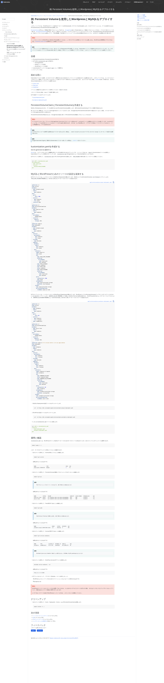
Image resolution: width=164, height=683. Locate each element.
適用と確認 (139, 35)
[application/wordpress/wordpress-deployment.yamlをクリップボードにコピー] (113, 301)
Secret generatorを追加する (143, 30)
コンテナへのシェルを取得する (40, 621)
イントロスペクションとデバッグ (40, 615)
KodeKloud (35, 87)
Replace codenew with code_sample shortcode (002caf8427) (64, 638)
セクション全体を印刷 (144, 20)
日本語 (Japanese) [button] (138, 2)
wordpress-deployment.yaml (40, 100)
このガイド (74, 140)
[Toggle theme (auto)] (147, 2)
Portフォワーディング (38, 619)
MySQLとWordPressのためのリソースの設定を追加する (149, 32)
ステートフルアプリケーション (60, 15)
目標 (138, 23)
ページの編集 (142, 15)
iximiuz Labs (36, 83)
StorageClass (68, 30)
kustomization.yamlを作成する (144, 28)
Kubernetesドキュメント (37, 15)
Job (34, 617)
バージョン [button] (127, 2)
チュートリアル (47, 15)
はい (33, 630)
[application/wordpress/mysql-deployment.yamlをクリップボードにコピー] (113, 182)
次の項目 (139, 38)
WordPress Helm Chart (40, 41)
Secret (32, 152)
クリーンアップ (140, 37)
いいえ (40, 630)
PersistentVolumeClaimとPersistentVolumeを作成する (149, 26)
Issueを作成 (142, 18)
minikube (97, 79)
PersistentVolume (35, 30)
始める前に (139, 24)
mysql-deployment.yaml (38, 97)
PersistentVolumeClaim (41, 31)
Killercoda (35, 85)
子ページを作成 (142, 16)
